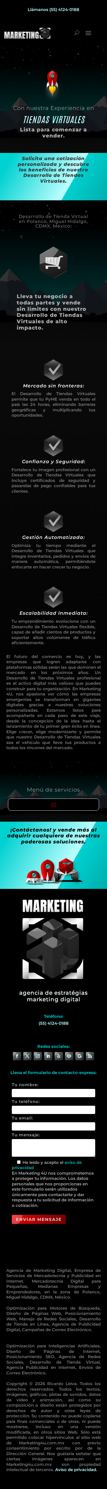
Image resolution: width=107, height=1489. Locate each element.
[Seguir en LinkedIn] (48, 1056)
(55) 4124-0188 (54, 1023)
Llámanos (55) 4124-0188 (53, 9)
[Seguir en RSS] (90, 1056)
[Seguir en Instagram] (38, 1056)
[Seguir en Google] (79, 1056)
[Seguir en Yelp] (59, 1056)
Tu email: (22, 1118)
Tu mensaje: (26, 1134)
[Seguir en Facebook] (17, 1056)
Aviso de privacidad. (76, 1469)
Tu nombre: (25, 1084)
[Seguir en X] (27, 1056)
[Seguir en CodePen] (69, 1056)
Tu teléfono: (26, 1101)
